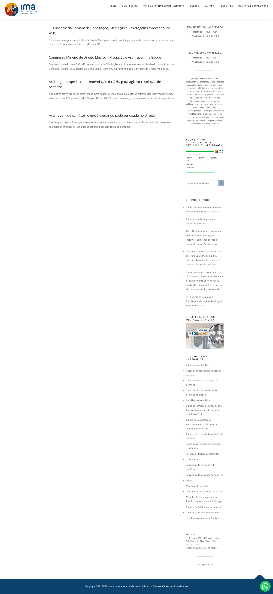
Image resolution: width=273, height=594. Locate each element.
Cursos (194, 6)
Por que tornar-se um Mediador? (164, 6)
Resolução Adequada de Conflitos (203, 518)
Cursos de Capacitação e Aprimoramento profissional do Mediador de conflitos (202, 424)
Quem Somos (129, 6)
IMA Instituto (192, 459)
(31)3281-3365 (205, 32)
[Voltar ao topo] (259, 579)
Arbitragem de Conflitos (198, 365)
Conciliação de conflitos (198, 400)
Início (113, 6)
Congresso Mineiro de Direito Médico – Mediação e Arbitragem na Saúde (105, 57)
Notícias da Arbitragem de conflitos (204, 507)
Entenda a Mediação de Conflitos (202, 454)
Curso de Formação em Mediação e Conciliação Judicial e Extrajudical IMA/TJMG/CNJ (204, 410)
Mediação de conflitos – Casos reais (204, 491)
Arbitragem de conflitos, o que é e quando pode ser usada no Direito (102, 115)
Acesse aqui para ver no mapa (201, 548)
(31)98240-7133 (205, 36)
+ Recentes (226, 6)
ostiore (210, 564)
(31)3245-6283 (205, 57)
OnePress (164, 586)
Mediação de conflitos (197, 486)
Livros (189, 480)
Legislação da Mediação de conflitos (204, 475)
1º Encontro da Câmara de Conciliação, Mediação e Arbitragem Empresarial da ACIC (204, 301)
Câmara (209, 6)
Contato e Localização (253, 6)
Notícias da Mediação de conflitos (203, 512)
